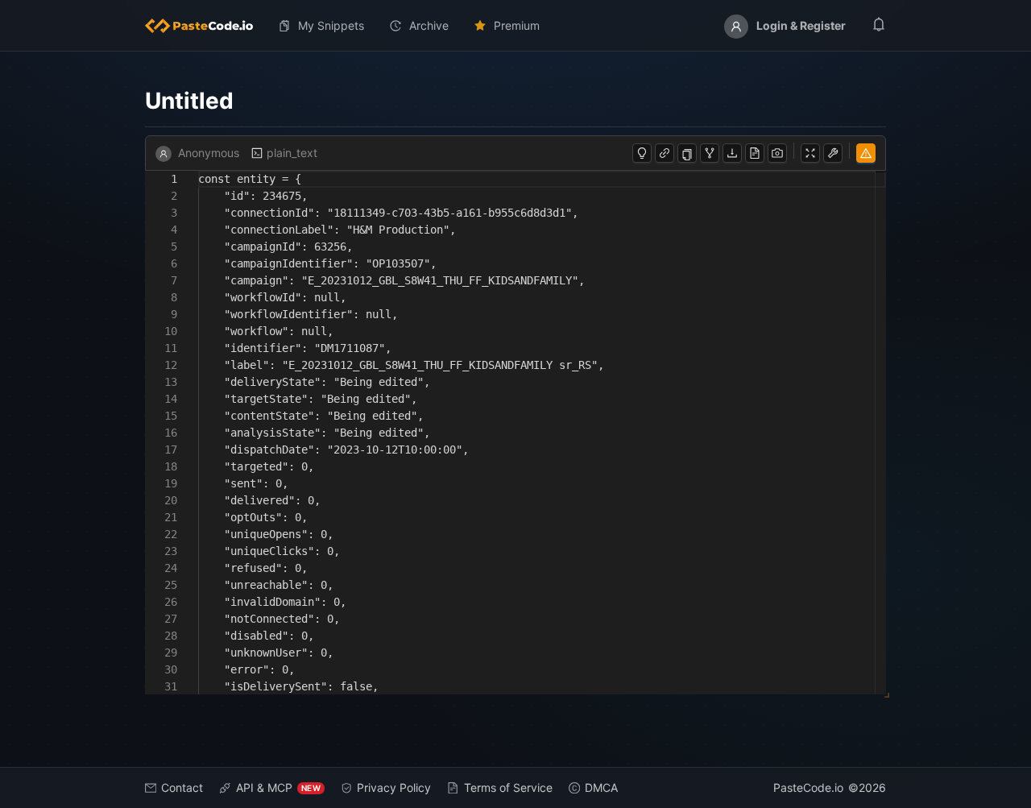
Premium (517, 25)
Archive (429, 25)
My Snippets (331, 25)
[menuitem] (205, 26)
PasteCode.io (808, 787)
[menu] (515, 26)
